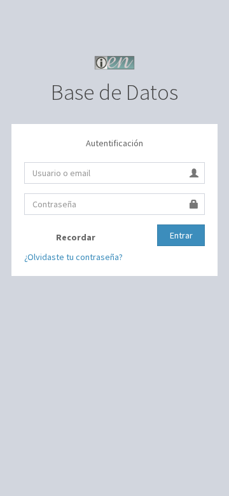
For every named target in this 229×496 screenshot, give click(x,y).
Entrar (181, 235)
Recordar (74, 237)
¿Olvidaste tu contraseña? (73, 257)
